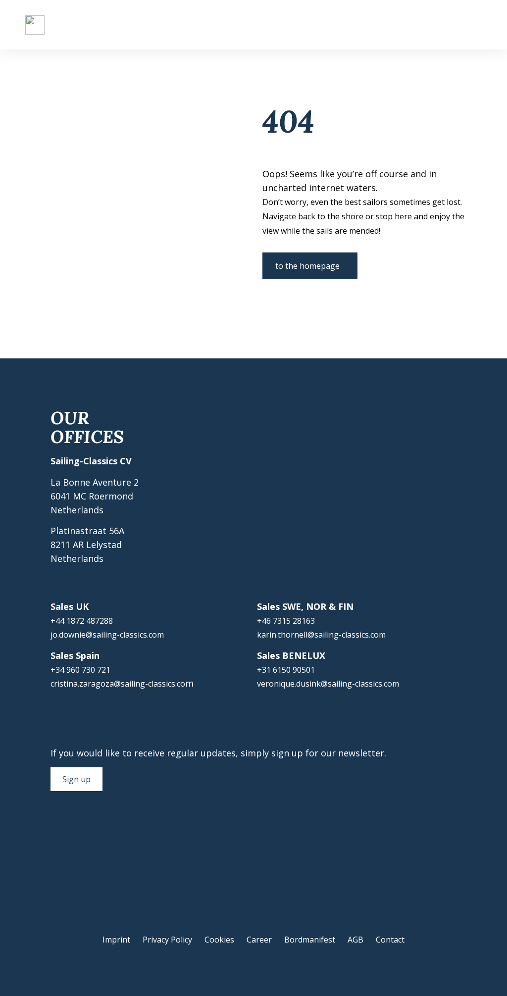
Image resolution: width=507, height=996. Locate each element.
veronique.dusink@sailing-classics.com (328, 683)
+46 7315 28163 (286, 620)
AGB (355, 939)
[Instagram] (75, 829)
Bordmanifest (309, 939)
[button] (475, 25)
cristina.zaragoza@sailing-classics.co (118, 683)
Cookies (219, 939)
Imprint (116, 939)
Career (259, 939)
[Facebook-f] (55, 829)
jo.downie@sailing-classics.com (107, 634)
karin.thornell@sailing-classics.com (321, 634)
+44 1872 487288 (82, 620)
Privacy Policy (167, 939)
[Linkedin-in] (115, 829)
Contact (390, 939)
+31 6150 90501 (286, 669)
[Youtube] (95, 829)
